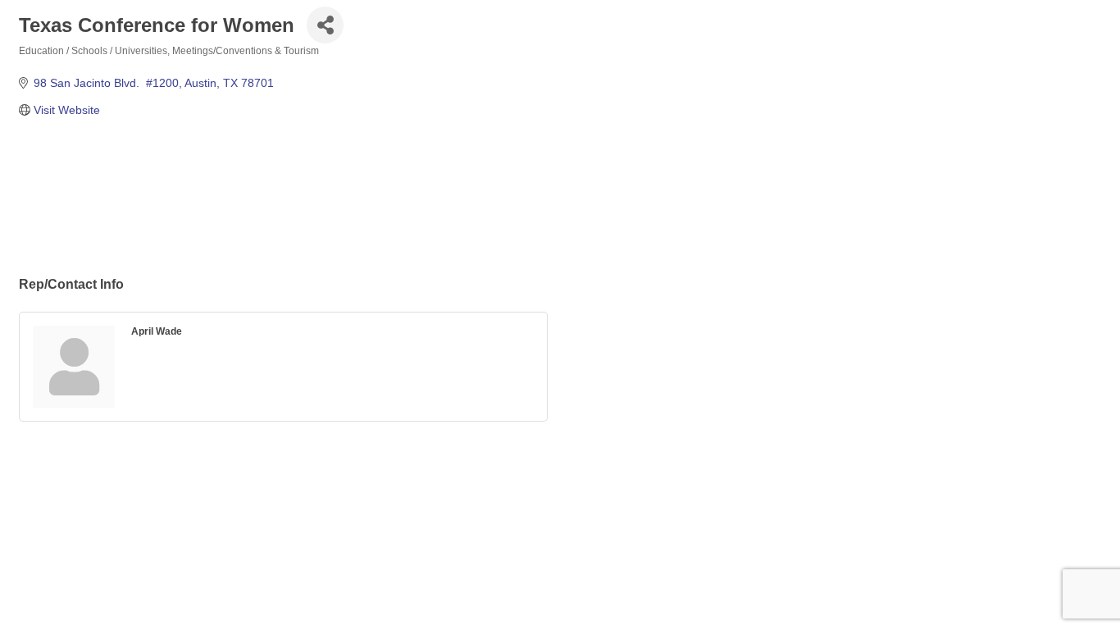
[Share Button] (325, 25)
